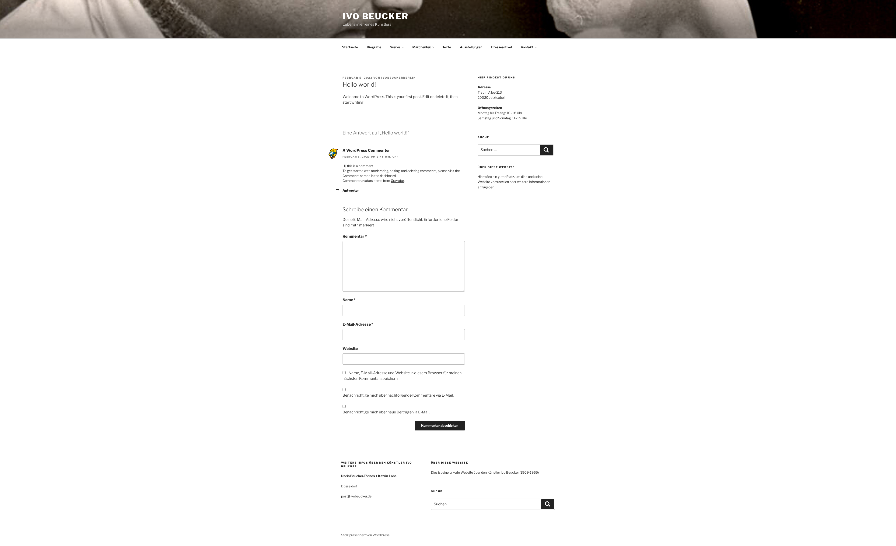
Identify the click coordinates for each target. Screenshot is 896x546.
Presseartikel (501, 47)
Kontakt (527, 47)
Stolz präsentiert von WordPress (365, 535)
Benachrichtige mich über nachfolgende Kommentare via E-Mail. (398, 395)
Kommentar (355, 236)
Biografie (374, 47)
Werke (395, 47)
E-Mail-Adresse (358, 324)
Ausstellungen (471, 47)
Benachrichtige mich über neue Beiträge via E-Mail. (386, 412)
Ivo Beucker (376, 16)
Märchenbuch (423, 47)
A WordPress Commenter (366, 150)
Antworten (351, 190)
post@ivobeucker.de (356, 496)
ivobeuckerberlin (398, 77)
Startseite (350, 47)
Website (350, 348)
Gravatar (397, 181)
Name (349, 300)
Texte (446, 47)
